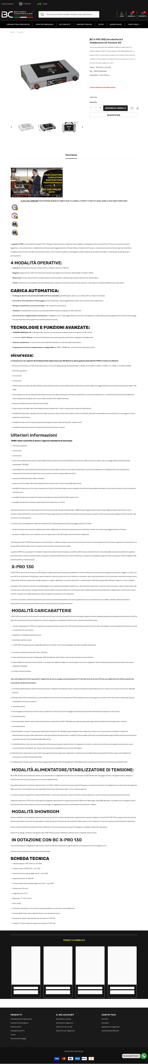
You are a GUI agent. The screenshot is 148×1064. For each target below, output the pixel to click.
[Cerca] (69, 14)
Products (20, 32)
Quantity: (93, 102)
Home (13, 32)
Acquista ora (113, 115)
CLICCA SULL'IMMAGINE (29, 201)
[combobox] (72, 14)
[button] (11, 127)
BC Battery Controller (103, 67)
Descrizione (71, 155)
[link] (26, 988)
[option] (47, 74)
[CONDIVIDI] (137, 108)
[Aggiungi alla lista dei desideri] (132, 108)
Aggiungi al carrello (115, 108)
